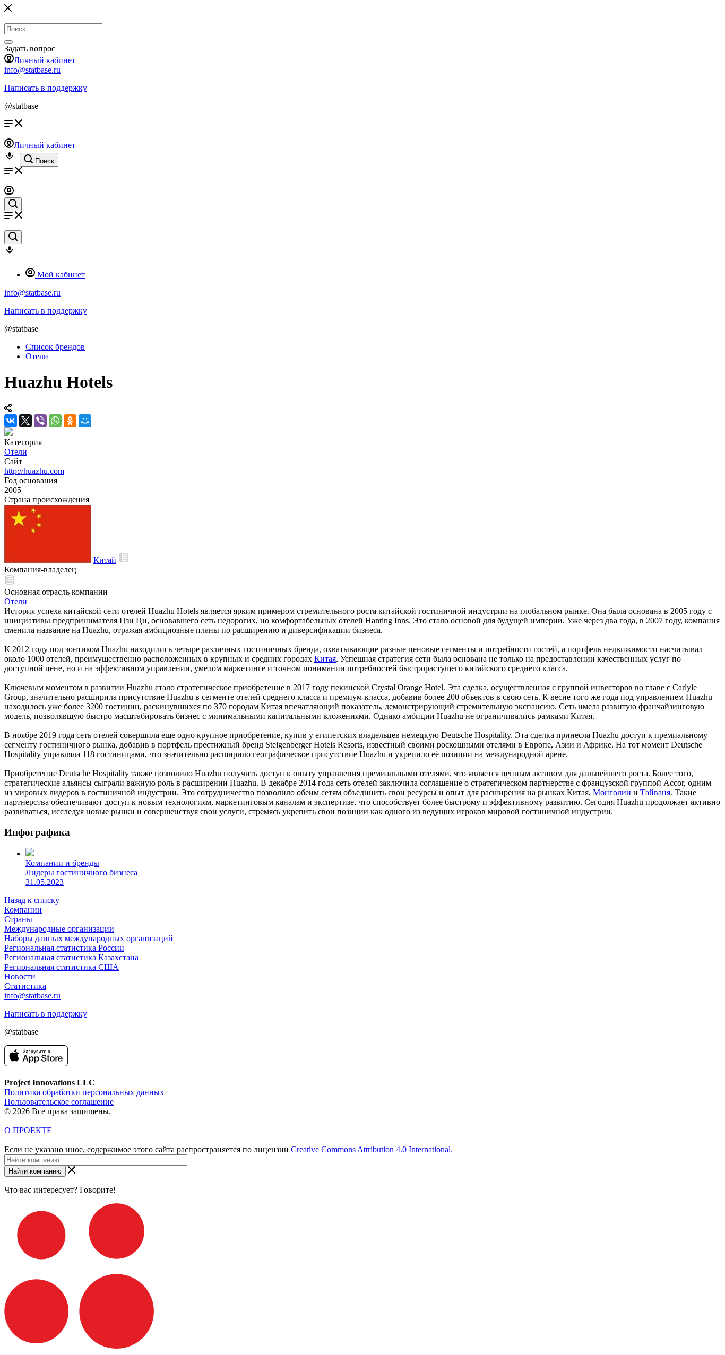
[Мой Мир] (85, 420)
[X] (25, 420)
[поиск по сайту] (13, 204)
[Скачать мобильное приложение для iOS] (36, 1063)
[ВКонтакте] (10, 420)
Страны (18, 919)
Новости (20, 976)
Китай (104, 559)
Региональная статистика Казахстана (71, 957)
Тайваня (655, 792)
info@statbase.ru (32, 69)
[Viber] (40, 420)
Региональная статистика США (61, 966)
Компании (23, 909)
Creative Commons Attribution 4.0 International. (372, 1149)
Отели (15, 451)
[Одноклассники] (70, 420)
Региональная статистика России (64, 947)
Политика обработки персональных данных (84, 1092)
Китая (325, 658)
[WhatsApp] (55, 420)
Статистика (25, 986)
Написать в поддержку (45, 87)
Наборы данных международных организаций (88, 938)
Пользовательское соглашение (59, 1101)
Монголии (612, 792)
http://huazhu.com (34, 470)
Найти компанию (35, 1171)
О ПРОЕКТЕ (28, 1130)
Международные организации (59, 928)
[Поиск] (8, 42)
